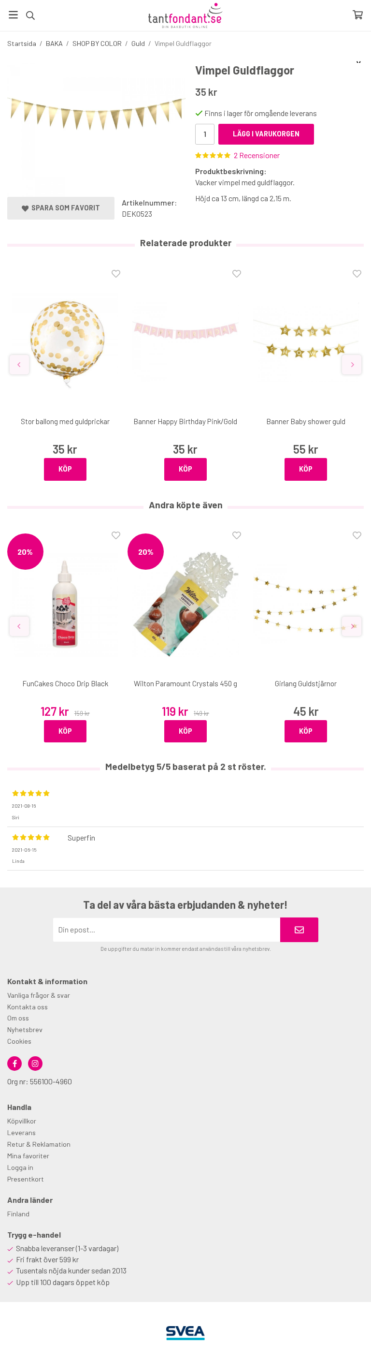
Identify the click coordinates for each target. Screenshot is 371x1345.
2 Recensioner (257, 155)
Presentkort (25, 1179)
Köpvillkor (21, 1121)
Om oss (18, 1018)
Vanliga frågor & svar (38, 995)
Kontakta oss (27, 1007)
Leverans (21, 1132)
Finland (18, 1214)
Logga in (20, 1167)
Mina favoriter (28, 1156)
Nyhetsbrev (25, 1029)
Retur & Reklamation (39, 1144)
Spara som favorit (64, 208)
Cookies (19, 1041)
